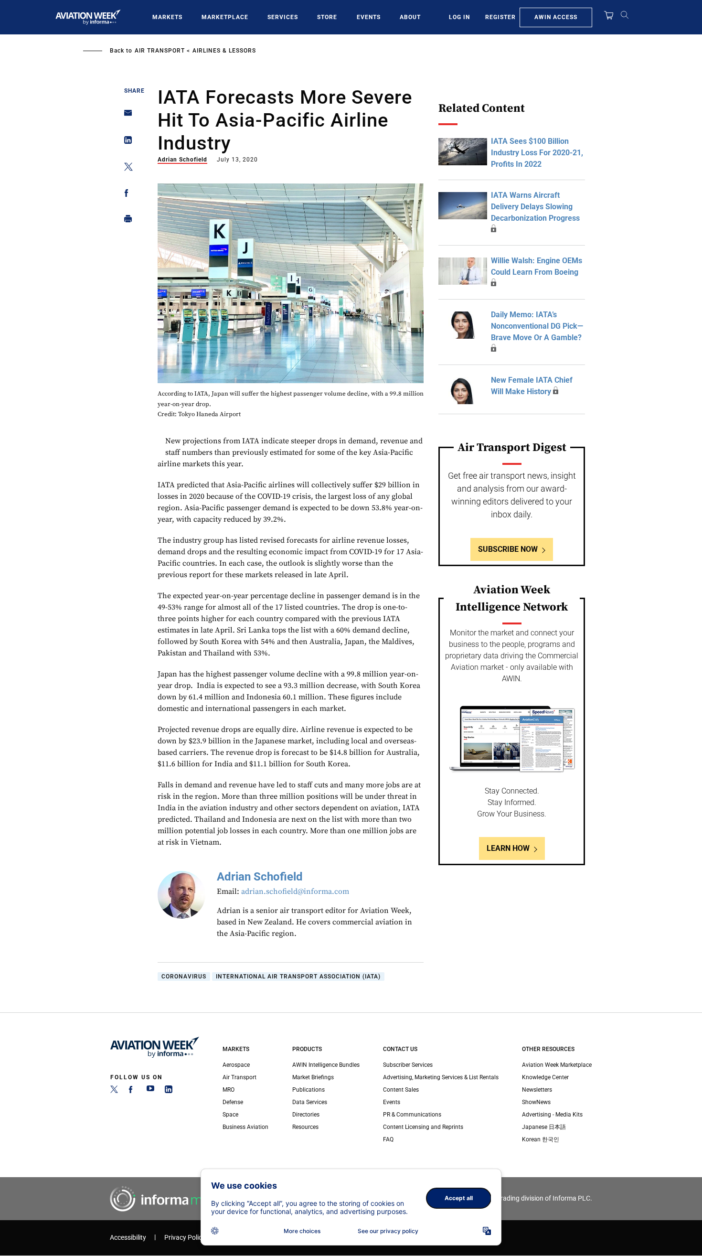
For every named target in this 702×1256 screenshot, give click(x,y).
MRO (228, 1089)
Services (282, 17)
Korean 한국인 (540, 1139)
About (410, 17)
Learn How (508, 848)
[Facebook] (132, 1091)
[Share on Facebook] (125, 195)
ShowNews (536, 1102)
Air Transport (160, 50)
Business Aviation (245, 1127)
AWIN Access (555, 17)
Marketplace (225, 17)
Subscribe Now (508, 549)
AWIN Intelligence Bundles (326, 1065)
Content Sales (401, 1089)
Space (230, 1114)
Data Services (309, 1102)
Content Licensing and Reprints (423, 1127)
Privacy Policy (184, 1238)
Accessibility (128, 1238)
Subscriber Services (408, 1065)
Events (369, 17)
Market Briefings (313, 1077)
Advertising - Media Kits (552, 1114)
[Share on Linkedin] (125, 142)
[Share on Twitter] (125, 168)
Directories (305, 1114)
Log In (459, 17)
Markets (167, 17)
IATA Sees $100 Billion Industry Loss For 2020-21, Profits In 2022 (537, 153)
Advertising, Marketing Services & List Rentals (441, 1077)
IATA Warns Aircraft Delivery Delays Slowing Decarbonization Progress (535, 207)
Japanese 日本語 (544, 1127)
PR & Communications (412, 1114)
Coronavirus (183, 976)
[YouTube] (150, 1091)
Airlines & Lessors (224, 50)
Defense (233, 1102)
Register (500, 17)
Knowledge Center (545, 1077)
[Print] (125, 221)
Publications (308, 1089)
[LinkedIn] (168, 1091)
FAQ (388, 1139)
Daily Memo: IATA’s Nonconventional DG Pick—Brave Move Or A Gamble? (537, 326)
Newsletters (537, 1089)
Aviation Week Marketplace (557, 1065)
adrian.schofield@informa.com (295, 891)
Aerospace (236, 1065)
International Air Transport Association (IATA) (298, 976)
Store (327, 17)
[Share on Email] (125, 116)
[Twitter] (114, 1091)
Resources (305, 1127)
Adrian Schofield (182, 159)
